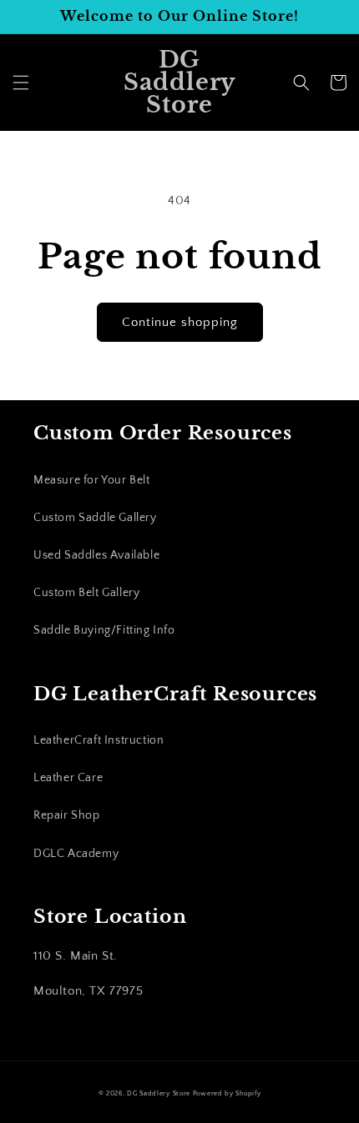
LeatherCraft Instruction (98, 740)
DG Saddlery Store (158, 1093)
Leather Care (68, 778)
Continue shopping (180, 322)
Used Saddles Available (96, 555)
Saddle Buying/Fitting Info (104, 630)
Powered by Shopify (227, 1093)
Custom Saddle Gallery (95, 517)
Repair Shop (66, 815)
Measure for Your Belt (91, 480)
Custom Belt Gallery (86, 592)
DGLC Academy (76, 853)
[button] (21, 82)
